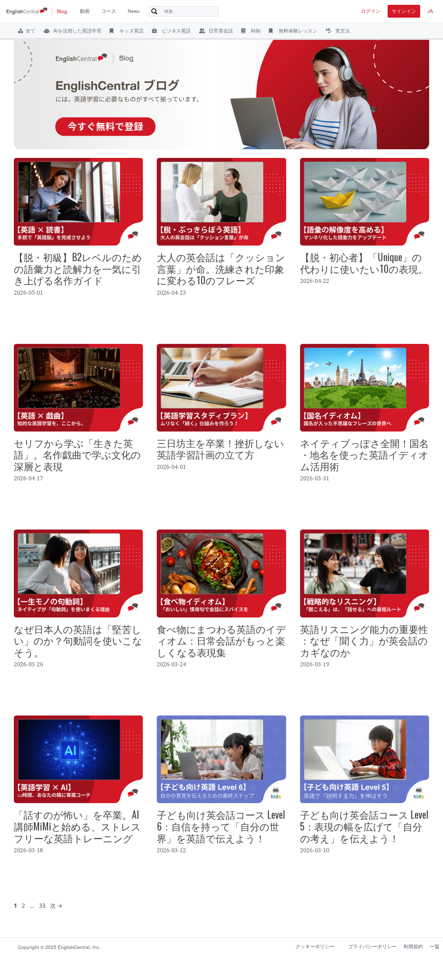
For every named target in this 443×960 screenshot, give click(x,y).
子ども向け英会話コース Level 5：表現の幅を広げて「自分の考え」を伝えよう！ (364, 826)
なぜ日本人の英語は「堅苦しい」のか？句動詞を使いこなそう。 (78, 640)
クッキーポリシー (315, 946)
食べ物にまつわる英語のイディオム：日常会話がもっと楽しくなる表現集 (221, 640)
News (134, 11)
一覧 (435, 946)
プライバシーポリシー (372, 946)
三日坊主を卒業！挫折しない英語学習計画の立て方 (220, 449)
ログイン (370, 11)
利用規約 (413, 946)
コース (108, 11)
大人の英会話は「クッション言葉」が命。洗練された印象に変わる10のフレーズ (221, 268)
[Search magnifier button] (154, 11)
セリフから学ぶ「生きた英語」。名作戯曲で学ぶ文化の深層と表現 (77, 454)
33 (42, 905)
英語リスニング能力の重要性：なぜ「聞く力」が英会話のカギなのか (364, 640)
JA (430, 11)
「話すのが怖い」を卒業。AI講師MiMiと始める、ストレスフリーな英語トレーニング (77, 826)
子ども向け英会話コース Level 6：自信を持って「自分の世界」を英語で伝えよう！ (221, 826)
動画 (85, 11)
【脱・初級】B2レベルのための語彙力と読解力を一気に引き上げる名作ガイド (78, 268)
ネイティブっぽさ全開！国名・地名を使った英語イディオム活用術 (364, 454)
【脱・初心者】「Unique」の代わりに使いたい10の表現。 (364, 263)
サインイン (404, 11)
